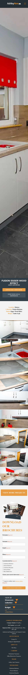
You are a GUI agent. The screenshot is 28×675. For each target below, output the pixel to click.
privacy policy (19, 581)
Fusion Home (7, 569)
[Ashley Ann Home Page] (14, 4)
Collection (8, 603)
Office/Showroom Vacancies (14, 656)
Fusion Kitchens (8, 565)
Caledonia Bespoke (8, 567)
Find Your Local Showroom (14, 295)
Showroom (9, 600)
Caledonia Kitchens (8, 563)
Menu (25, 4)
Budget (8, 607)
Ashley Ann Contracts (14, 662)
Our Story (14, 647)
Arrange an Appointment (14, 641)
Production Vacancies (14, 654)
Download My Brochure (14, 588)
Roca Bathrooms (8, 571)
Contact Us (14, 639)
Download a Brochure (14, 290)
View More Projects (14, 492)
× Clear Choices (9, 612)
